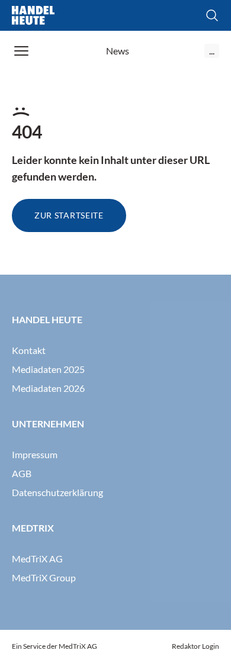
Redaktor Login (195, 646)
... (211, 50)
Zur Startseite (69, 215)
